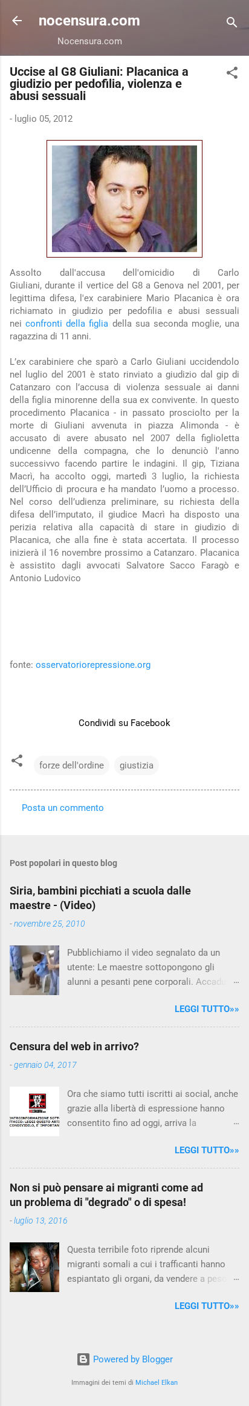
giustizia (137, 765)
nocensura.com (89, 20)
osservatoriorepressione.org (93, 664)
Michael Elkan (156, 1383)
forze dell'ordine (71, 765)
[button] (232, 74)
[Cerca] (232, 24)
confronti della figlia (66, 323)
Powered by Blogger (132, 1359)
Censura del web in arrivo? (74, 1046)
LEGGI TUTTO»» (207, 1009)
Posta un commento (63, 807)
